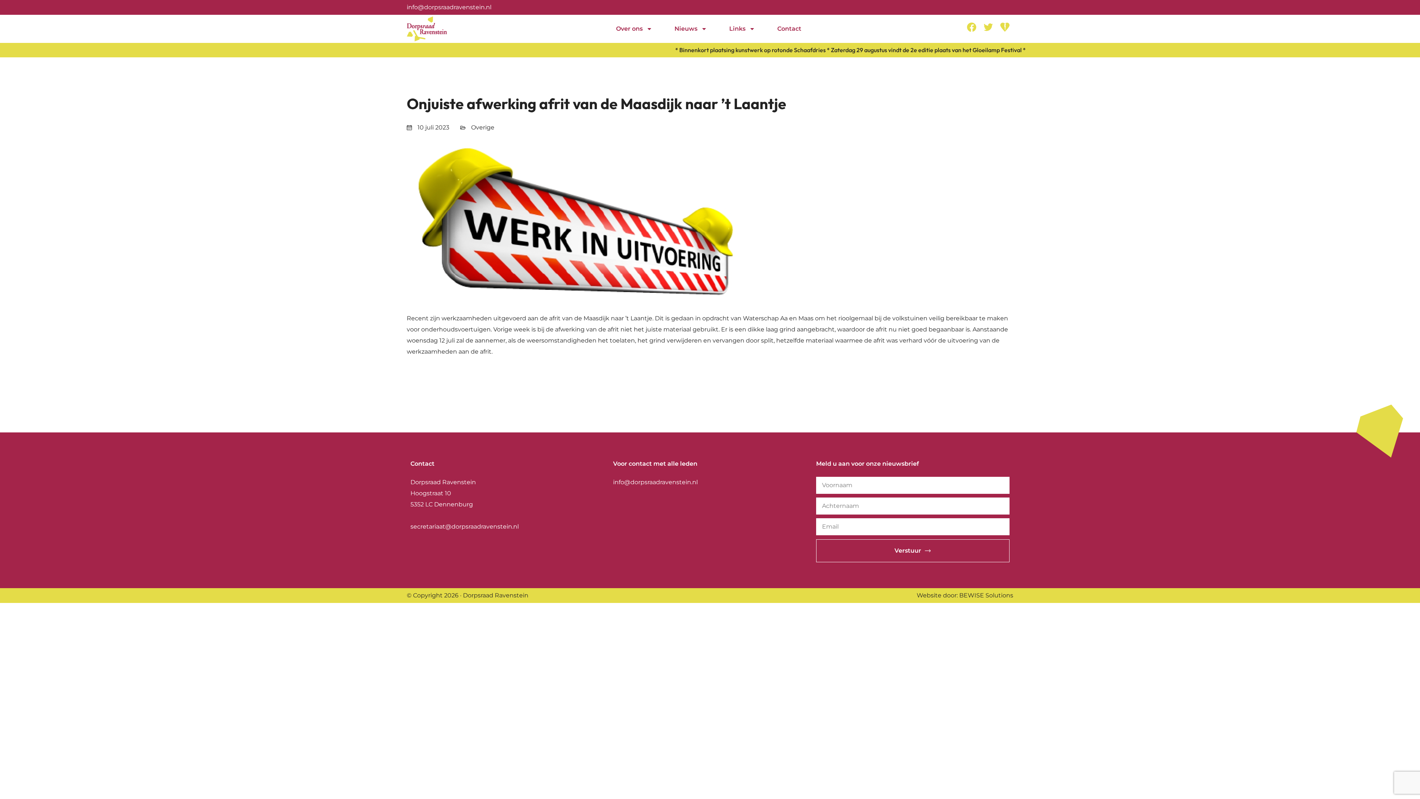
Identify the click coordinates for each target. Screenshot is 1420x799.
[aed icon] (1005, 27)
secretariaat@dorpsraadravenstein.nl (464, 526)
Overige (482, 127)
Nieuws (685, 28)
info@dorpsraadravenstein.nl (449, 7)
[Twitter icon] (988, 27)
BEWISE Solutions (986, 595)
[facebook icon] (971, 27)
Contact (789, 28)
